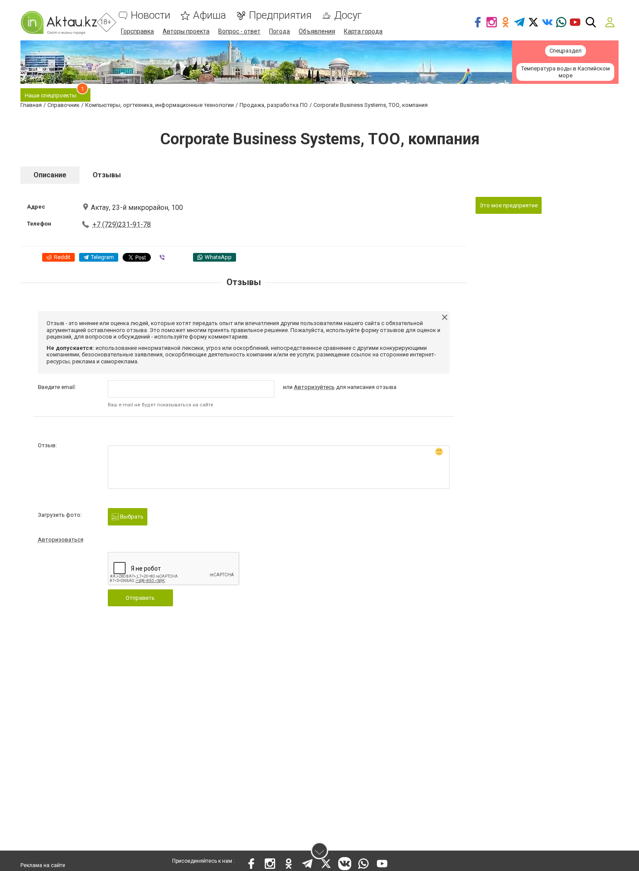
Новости (150, 15)
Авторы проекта (186, 31)
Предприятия (280, 15)
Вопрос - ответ (239, 31)
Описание (50, 175)
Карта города (363, 31)
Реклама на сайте (42, 865)
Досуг (348, 15)
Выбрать (131, 516)
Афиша (209, 15)
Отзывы (107, 175)
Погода (279, 31)
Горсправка (137, 31)
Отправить (140, 598)
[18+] (58, 22)
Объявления (317, 31)
